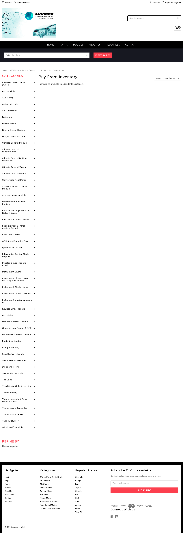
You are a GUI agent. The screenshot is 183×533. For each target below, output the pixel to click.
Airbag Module (10, 104)
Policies (78, 45)
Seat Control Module (13, 354)
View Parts (103, 55)
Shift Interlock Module (14, 360)
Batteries (7, 117)
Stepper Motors (10, 367)
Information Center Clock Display (15, 255)
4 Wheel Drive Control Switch (13, 83)
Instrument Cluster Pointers (17, 293)
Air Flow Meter (10, 110)
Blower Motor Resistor (14, 130)
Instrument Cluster (12, 271)
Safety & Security (10, 347)
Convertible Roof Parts (14, 180)
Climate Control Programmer (10, 150)
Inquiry (7, 477)
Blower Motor (9, 123)
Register (177, 2)
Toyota (78, 488)
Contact (130, 45)
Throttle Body (9, 392)
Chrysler (78, 491)
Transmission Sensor (13, 414)
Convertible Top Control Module (14, 187)
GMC (77, 498)
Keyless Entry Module (13, 309)
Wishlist (8, 2)
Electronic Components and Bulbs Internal (16, 211)
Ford (77, 484)
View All (78, 512)
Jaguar (78, 505)
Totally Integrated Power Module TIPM (15, 400)
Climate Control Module (14, 143)
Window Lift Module (12, 427)
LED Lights (7, 315)
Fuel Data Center (11, 234)
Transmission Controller (14, 408)
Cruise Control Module (14, 195)
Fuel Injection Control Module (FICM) (13, 227)
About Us (95, 45)
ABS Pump (8, 97)
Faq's (7, 481)
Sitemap (8, 502)
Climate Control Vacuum (15, 167)
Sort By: (159, 78)
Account (156, 2)
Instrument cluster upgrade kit (17, 301)
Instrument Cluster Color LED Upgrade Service (15, 279)
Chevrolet (79, 477)
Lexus (77, 508)
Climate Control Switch (14, 173)
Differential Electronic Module (13, 202)
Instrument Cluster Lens (15, 287)
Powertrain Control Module (16, 334)
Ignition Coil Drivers (12, 247)
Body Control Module (13, 136)
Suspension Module (12, 373)
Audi (77, 502)
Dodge (78, 481)
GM (76, 495)
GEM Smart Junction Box (15, 241)
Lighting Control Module (15, 321)
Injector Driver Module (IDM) (14, 264)
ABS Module (8, 91)
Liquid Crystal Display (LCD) (16, 328)
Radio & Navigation (11, 341)
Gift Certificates (23, 2)
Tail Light (7, 379)
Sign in (168, 2)
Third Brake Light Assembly (16, 386)
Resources (113, 45)
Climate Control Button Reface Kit (14, 159)
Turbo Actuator (10, 421)
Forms (64, 45)
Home (50, 45)
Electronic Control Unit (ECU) (17, 219)
